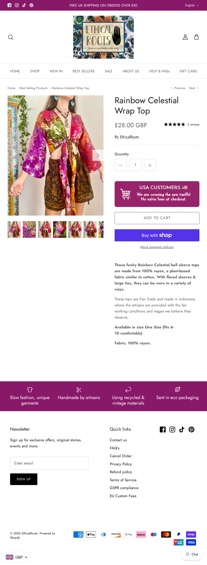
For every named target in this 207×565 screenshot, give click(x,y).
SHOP (35, 71)
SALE (109, 71)
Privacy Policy (121, 464)
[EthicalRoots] (103, 37)
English (190, 5)
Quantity (122, 154)
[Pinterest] (31, 5)
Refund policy (121, 472)
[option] (56, 155)
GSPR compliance (124, 488)
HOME (15, 71)
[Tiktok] (24, 5)
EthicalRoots (129, 137)
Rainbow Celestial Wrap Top (70, 88)
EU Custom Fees (123, 496)
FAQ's (114, 448)
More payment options (157, 247)
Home (11, 88)
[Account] (184, 37)
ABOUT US (131, 71)
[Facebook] (9, 5)
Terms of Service (123, 480)
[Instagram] (17, 5)
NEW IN (56, 71)
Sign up (24, 479)
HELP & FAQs (159, 71)
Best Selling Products (33, 88)
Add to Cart (157, 218)
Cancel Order (121, 456)
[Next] (98, 155)
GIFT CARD (188, 71)
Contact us (118, 440)
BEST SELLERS (84, 71)
